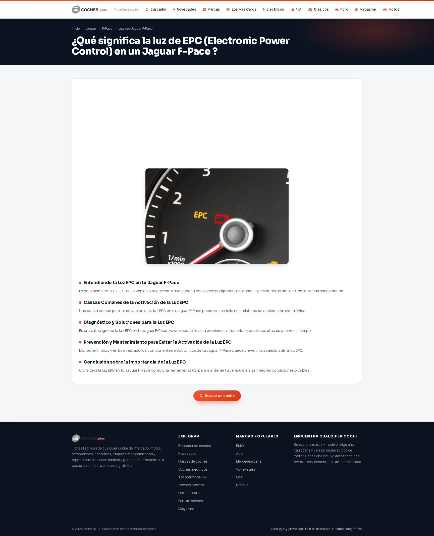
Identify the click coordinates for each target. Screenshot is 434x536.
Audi (239, 453)
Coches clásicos (191, 485)
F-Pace (107, 28)
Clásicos (321, 9)
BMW (240, 445)
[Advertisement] (217, 130)
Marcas (213, 9)
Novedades (186, 9)
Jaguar (91, 28)
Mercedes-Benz (248, 461)
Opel (239, 477)
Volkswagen (245, 469)
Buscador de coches (194, 445)
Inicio (76, 28)
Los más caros (189, 492)
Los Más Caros (244, 9)
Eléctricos (275, 9)
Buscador (158, 9)
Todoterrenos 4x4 (192, 477)
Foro (344, 9)
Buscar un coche (220, 395)
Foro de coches (190, 501)
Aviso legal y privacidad (286, 529)
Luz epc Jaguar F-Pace (136, 28)
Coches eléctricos (192, 469)
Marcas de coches (192, 461)
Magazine (368, 9)
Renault (242, 485)
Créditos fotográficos (347, 529)
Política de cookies (317, 529)
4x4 (299, 9)
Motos (394, 9)
